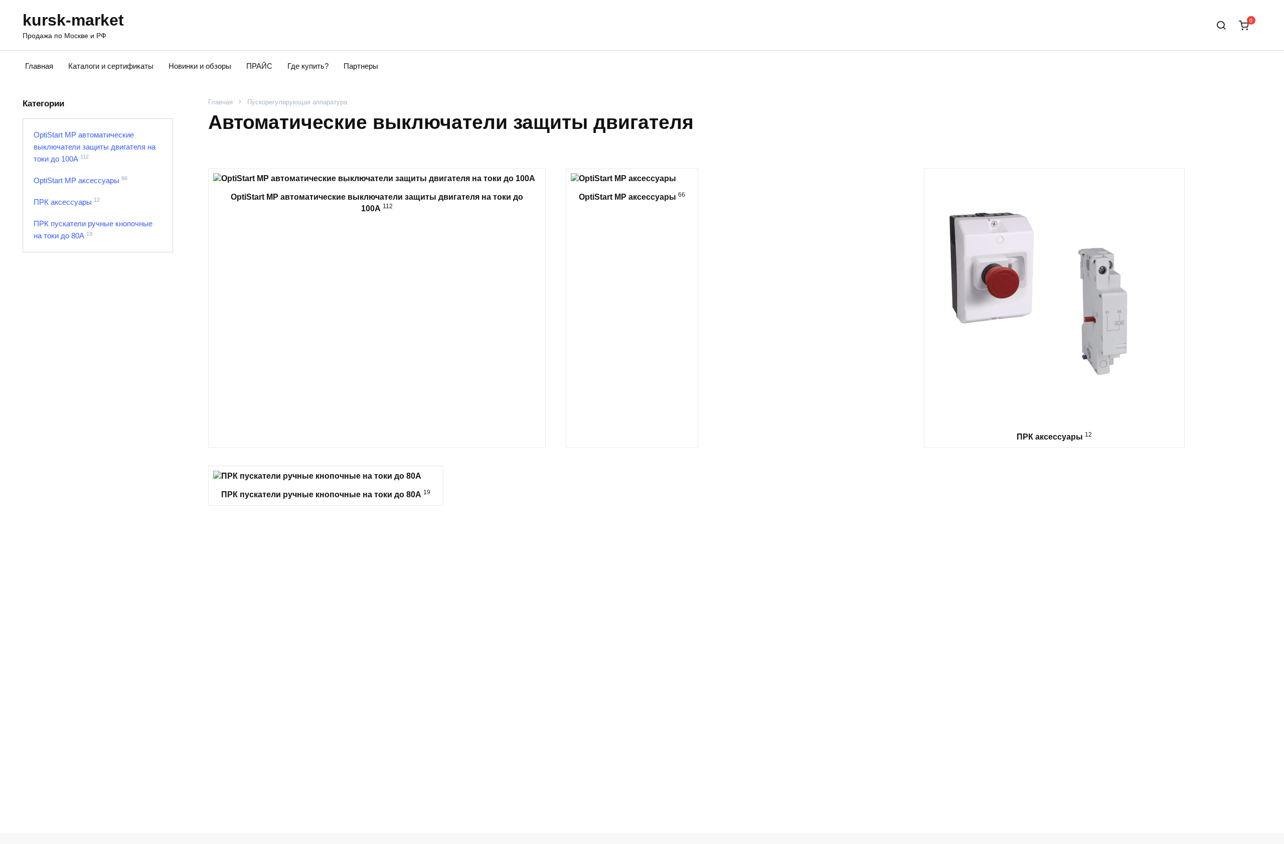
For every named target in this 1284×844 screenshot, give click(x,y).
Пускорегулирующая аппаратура (297, 102)
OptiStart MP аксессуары (76, 180)
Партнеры (361, 66)
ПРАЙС (259, 66)
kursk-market (73, 20)
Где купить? (308, 66)
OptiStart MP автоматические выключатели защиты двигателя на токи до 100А (94, 146)
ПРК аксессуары (63, 202)
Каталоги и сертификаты (110, 66)
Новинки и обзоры (200, 66)
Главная (39, 66)
